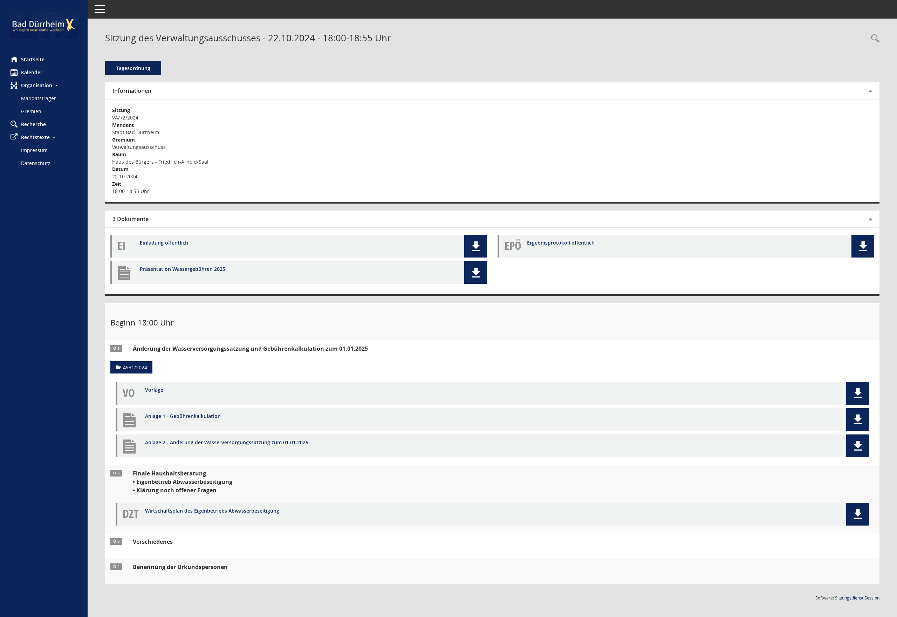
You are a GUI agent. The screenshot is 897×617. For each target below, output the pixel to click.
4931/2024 (135, 367)
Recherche (33, 124)
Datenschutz (35, 163)
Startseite (32, 59)
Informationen (131, 91)
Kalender (31, 72)
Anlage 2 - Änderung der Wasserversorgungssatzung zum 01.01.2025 (226, 443)
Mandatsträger (38, 98)
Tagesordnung (133, 68)
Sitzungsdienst (857, 598)
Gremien (31, 111)
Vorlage (154, 390)
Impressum (34, 150)
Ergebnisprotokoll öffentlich (561, 243)
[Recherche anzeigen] (873, 38)
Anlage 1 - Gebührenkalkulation (183, 416)
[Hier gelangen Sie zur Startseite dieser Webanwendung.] (44, 25)
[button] (44, 85)
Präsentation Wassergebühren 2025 (182, 269)
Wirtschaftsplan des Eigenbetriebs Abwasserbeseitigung (212, 511)
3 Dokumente (130, 219)
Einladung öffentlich (164, 243)
